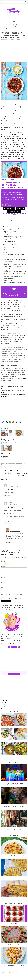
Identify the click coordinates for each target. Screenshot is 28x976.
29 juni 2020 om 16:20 (15, 531)
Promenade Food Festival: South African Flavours (14, 807)
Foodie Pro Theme (15, 972)
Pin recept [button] (21, 208)
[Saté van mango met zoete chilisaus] (14, 963)
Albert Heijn (4, 700)
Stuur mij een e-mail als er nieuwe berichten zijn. (12, 598)
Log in (20, 973)
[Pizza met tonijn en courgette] (14, 896)
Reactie (3, 566)
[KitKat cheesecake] (14, 942)
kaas (14, 464)
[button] (2, 204)
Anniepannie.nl (14, 10)
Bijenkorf (3, 704)
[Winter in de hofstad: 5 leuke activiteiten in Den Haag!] (14, 772)
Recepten (21, 463)
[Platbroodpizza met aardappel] (14, 875)
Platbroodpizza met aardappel (14, 878)
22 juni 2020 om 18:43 (13, 504)
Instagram (23, 378)
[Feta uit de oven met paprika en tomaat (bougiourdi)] (20, 720)
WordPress (15, 973)
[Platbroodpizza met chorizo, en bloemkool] (14, 853)
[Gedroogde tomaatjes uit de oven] (7, 720)
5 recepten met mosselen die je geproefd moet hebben (6, 439)
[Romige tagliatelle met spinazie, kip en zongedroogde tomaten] (7, 735)
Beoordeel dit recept (14, 211)
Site (2, 587)
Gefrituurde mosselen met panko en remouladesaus (6, 455)
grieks (6, 464)
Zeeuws (6, 467)
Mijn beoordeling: (5, 561)
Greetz (3, 708)
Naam (3, 577)
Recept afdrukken (10, 208)
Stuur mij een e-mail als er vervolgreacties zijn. (12, 594)
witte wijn (3, 467)
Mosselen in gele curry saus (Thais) (11, 323)
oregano (23, 464)
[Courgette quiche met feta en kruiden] (20, 735)
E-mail (3, 582)
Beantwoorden (7, 495)
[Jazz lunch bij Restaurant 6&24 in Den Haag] (14, 819)
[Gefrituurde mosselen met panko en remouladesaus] (6, 448)
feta (4, 464)
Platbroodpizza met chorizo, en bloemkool (14, 856)
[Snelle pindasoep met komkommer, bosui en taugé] (7, 749)
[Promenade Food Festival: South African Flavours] (14, 796)
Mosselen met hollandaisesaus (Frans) (12, 325)
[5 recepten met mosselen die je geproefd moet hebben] (6, 433)
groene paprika (10, 464)
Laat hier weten (11, 295)
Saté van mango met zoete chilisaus (14, 965)
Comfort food (7, 463)
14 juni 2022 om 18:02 (13, 486)
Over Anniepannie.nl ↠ (7, 643)
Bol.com (3, 702)
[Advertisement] (14, 50)
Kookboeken (18, 463)
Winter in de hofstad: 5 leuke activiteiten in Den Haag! (14, 784)
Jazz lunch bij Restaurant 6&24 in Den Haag (14, 830)
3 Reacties (18, 39)
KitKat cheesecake (14, 944)
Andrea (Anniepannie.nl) (15, 529)
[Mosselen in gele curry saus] (18, 433)
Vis (24, 463)
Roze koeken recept (14, 923)
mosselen (20, 464)
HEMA (3, 706)
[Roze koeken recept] (14, 921)
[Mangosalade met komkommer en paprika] (20, 749)
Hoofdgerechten (12, 463)
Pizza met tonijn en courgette (14, 899)
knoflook (16, 464)
